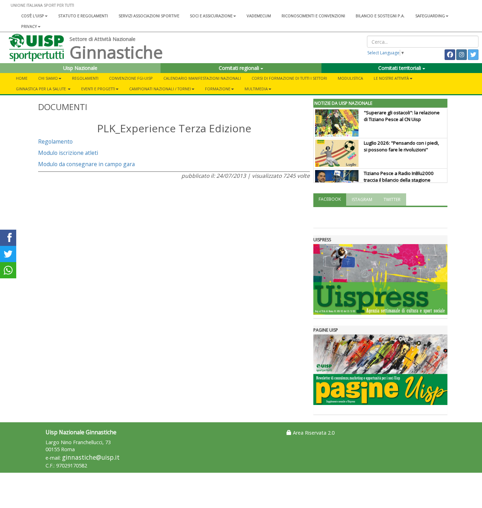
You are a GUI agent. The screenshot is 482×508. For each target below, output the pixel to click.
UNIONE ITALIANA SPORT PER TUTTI (42, 5)
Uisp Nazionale (80, 68)
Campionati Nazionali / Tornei (160, 88)
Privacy (29, 26)
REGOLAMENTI (85, 78)
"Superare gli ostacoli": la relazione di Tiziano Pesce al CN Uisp (402, 115)
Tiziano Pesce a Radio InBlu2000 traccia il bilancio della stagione (399, 176)
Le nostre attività (391, 78)
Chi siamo (48, 78)
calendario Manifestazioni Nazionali (202, 78)
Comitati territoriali (400, 68)
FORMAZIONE (217, 88)
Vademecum (259, 15)
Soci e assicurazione (211, 15)
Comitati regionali (239, 68)
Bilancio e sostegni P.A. (380, 15)
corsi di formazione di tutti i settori (289, 78)
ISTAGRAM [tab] (362, 199)
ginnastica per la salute (41, 88)
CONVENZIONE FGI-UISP (131, 78)
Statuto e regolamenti (83, 15)
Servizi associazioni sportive (149, 15)
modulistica (350, 78)
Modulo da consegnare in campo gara (86, 164)
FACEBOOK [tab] (330, 199)
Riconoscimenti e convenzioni (313, 15)
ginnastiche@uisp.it (91, 457)
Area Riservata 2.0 (313, 432)
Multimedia (256, 88)
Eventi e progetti (98, 88)
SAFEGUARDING (430, 15)
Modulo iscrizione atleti (68, 153)
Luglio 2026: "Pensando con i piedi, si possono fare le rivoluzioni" (401, 146)
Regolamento (55, 141)
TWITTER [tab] (392, 199)
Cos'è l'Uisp (32, 15)
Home (22, 78)
